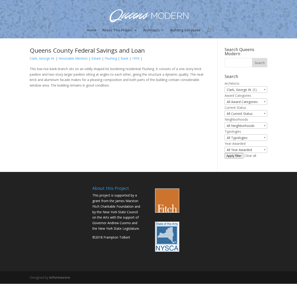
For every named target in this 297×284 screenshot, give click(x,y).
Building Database (185, 30)
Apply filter (234, 156)
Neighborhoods (236, 119)
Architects (151, 30)
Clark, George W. (42, 58)
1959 (135, 58)
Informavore (59, 277)
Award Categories (238, 95)
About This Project (117, 30)
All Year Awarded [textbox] (239, 150)
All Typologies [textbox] (237, 138)
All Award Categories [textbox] (242, 102)
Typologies (233, 131)
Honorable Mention (73, 58)
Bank (124, 58)
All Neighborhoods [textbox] (241, 125)
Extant (96, 58)
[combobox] (246, 89)
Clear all (250, 155)
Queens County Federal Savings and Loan (87, 50)
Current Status (235, 107)
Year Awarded (235, 143)
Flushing (111, 58)
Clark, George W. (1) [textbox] (242, 89)
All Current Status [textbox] (240, 113)
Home (91, 30)
